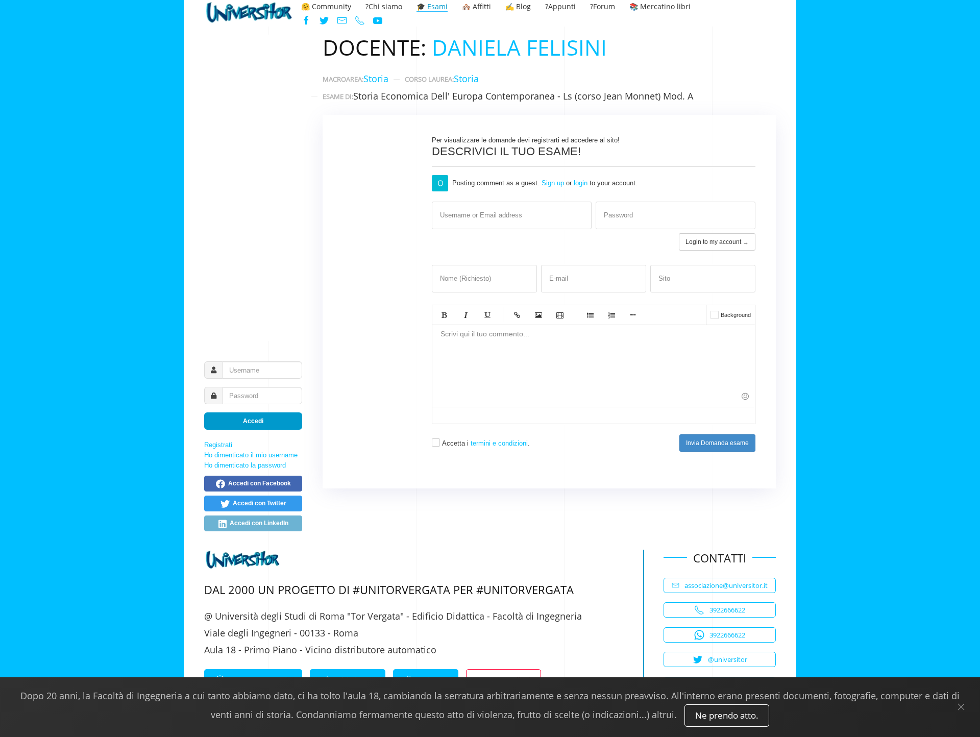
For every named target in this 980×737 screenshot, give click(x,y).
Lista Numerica (611, 315)
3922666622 (727, 610)
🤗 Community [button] (326, 6)
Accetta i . (486, 443)
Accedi (253, 421)
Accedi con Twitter (258, 503)
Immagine (538, 315)
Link (517, 315)
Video (560, 315)
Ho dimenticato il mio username (251, 455)
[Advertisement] (253, 188)
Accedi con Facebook (258, 483)
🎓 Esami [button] (432, 6)
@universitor (727, 659)
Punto (633, 315)
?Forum (602, 6)
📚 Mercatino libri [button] (660, 6)
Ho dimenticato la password (245, 465)
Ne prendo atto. (726, 715)
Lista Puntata (590, 315)
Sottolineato (487, 315)
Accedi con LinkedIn (257, 523)
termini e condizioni (499, 443)
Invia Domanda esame (717, 443)
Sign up (553, 183)
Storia (375, 78)
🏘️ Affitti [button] (476, 6)
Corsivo (465, 315)
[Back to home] (249, 13)
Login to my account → (717, 241)
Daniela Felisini (519, 47)
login (580, 183)
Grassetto (444, 315)
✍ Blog (518, 6)
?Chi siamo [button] (383, 6)
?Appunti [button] (560, 6)
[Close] (961, 706)
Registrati (218, 445)
